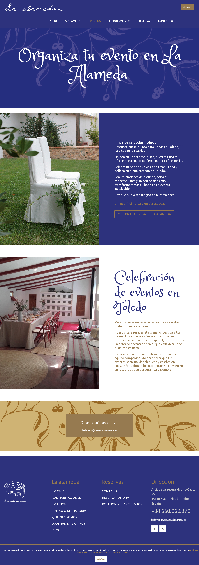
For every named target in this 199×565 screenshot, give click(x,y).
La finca (59, 504)
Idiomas (186, 7)
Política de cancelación (122, 504)
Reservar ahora (115, 497)
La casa (58, 491)
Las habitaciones (66, 497)
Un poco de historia (69, 510)
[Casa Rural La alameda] (34, 7)
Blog (56, 530)
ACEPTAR (101, 559)
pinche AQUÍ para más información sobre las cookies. (105, 552)
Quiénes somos (64, 517)
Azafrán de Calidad (68, 523)
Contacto (110, 491)
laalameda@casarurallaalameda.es (99, 430)
